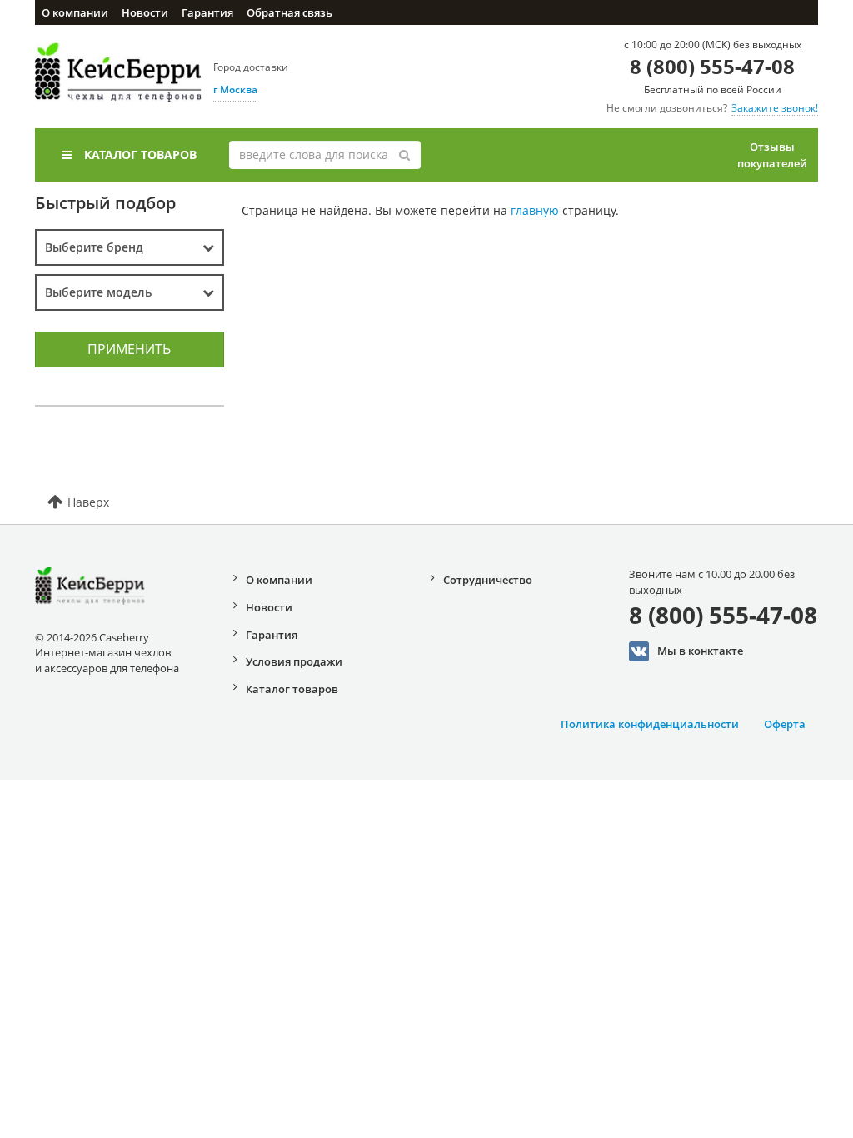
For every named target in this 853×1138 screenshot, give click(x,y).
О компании (75, 12)
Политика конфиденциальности (650, 723)
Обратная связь (289, 12)
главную (535, 210)
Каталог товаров (140, 154)
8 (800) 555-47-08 (712, 66)
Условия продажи (294, 661)
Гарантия (207, 12)
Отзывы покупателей (772, 155)
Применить (129, 349)
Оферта (785, 723)
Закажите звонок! (774, 108)
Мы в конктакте (700, 650)
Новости (145, 12)
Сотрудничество (487, 579)
